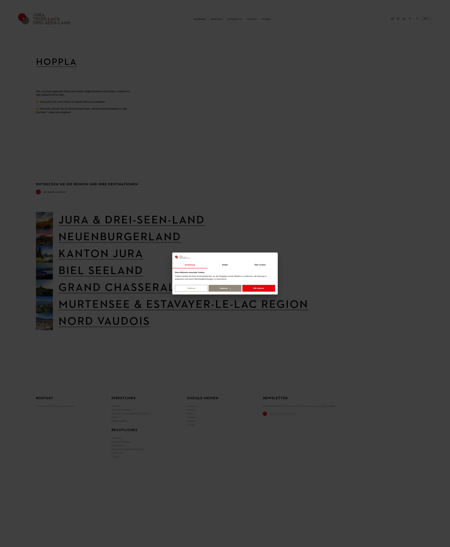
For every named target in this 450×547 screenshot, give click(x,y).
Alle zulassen (258, 288)
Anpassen (224, 288)
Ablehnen (191, 288)
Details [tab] (225, 265)
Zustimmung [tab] (190, 265)
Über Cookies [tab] (260, 265)
